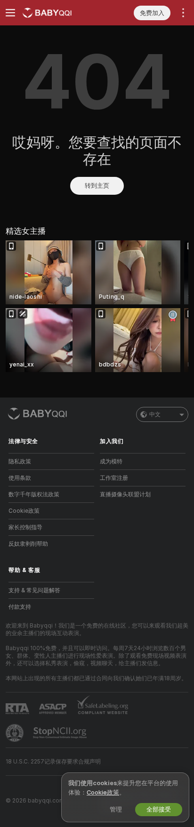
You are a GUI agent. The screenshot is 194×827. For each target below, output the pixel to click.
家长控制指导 (25, 527)
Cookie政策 (24, 511)
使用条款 (19, 478)
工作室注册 (114, 478)
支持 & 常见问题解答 (34, 590)
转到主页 (97, 185)
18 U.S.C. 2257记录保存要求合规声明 (53, 761)
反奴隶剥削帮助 (28, 544)
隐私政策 (19, 461)
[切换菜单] (10, 12)
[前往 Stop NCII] (61, 733)
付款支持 (19, 607)
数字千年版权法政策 (33, 494)
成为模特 (111, 461)
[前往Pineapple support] (15, 733)
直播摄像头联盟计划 (125, 494)
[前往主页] (59, 13)
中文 (155, 414)
